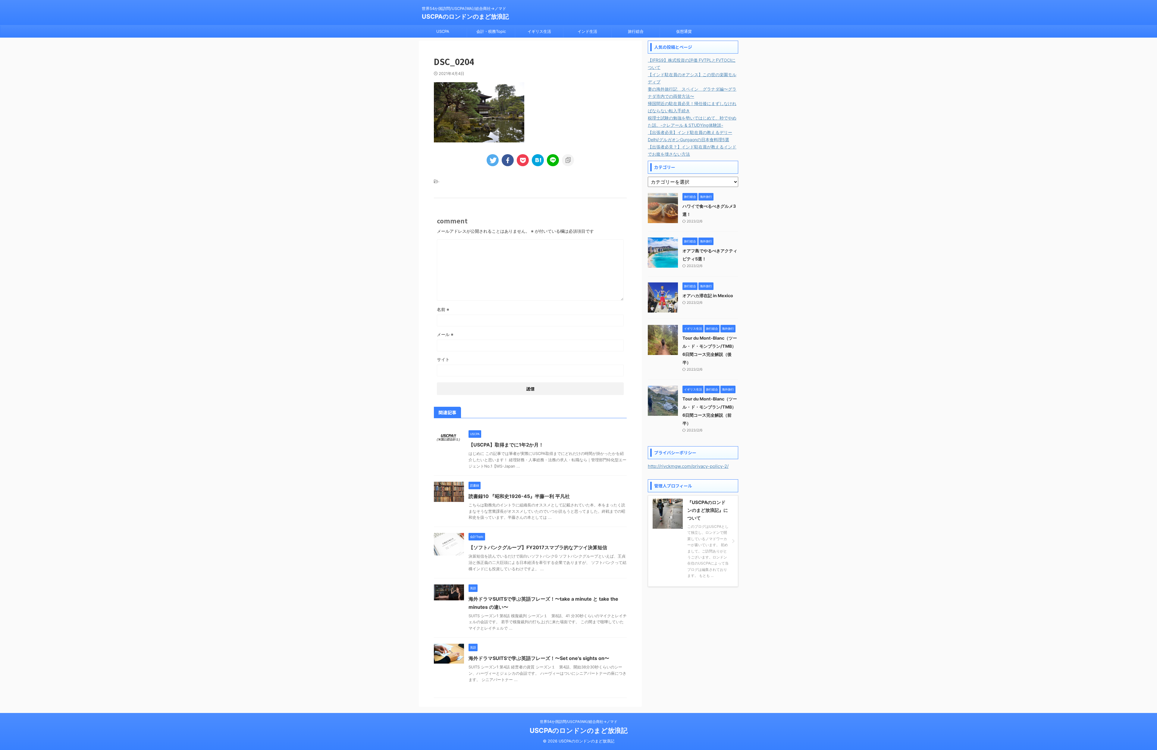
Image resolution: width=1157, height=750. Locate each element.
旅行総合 (636, 31)
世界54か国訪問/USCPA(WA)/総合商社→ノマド (578, 721)
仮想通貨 (684, 31)
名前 (443, 309)
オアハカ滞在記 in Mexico (707, 295)
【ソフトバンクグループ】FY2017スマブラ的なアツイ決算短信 (538, 547)
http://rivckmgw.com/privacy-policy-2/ (688, 466)
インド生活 (587, 31)
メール (445, 334)
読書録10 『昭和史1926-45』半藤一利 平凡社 (519, 496)
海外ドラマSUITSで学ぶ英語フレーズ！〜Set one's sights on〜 (539, 658)
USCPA (442, 31)
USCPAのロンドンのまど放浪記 (465, 16)
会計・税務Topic (491, 31)
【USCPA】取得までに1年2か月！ (506, 445)
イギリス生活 (539, 31)
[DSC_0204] (538, 160)
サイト (443, 359)
